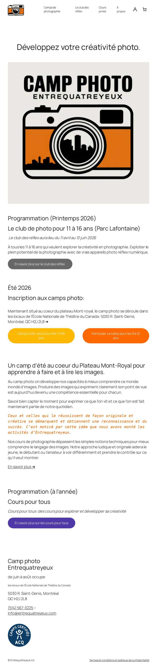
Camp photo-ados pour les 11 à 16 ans (41, 335)
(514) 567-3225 (20, 607)
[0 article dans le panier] (144, 9)
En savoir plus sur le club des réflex (40, 264)
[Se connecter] (135, 9)
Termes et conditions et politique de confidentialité (119, 660)
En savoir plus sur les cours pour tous (41, 523)
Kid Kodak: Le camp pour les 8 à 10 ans (116, 335)
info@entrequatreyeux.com (32, 613)
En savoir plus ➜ (21, 466)
